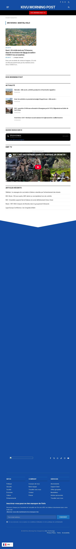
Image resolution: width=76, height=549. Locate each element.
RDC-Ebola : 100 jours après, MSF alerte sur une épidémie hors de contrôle (29, 196)
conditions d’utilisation (36, 522)
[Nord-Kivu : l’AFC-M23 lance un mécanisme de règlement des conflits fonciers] (9, 120)
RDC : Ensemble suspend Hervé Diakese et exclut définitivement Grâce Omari (29, 200)
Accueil (8, 17)
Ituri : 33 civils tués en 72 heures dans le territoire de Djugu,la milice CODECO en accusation (20, 52)
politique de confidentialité (55, 522)
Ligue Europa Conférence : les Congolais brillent (20, 208)
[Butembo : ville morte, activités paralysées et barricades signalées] (9, 92)
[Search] (69, 7)
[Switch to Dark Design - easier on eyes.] (68, 2)
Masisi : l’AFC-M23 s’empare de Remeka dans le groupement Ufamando (27, 204)
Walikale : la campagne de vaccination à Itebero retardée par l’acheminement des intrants (33, 192)
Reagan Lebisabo (18, 57)
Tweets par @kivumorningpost (15, 139)
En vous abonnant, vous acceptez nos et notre (35, 522)
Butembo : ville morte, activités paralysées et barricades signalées (34, 90)
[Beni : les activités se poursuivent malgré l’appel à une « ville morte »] (9, 101)
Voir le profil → (66, 136)
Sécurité (8, 47)
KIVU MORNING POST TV (38, 12)
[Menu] (7, 7)
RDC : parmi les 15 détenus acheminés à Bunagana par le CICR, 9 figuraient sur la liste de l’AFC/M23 (41, 109)
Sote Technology (49, 531)
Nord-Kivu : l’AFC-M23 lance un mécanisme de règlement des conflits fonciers (38, 118)
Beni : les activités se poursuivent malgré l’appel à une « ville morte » (35, 99)
